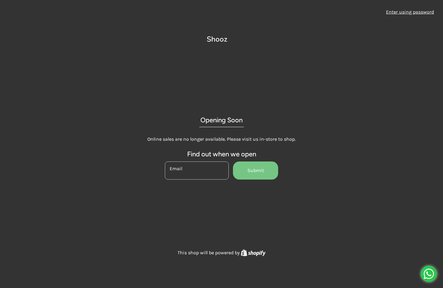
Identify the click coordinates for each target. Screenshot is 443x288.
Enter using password (410, 12)
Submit (255, 170)
